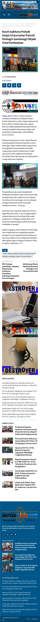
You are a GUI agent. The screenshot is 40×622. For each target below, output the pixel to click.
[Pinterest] (14, 85)
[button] (9, 14)
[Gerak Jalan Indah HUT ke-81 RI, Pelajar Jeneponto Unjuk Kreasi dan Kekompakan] (7, 473)
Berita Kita (11, 77)
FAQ (28, 619)
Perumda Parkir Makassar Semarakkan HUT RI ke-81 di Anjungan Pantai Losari (26, 441)
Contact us (34, 619)
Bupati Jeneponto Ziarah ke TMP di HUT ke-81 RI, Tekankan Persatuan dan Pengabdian (19, 599)
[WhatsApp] (19, 85)
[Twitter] (9, 85)
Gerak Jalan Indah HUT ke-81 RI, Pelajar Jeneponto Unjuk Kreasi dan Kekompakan (20, 605)
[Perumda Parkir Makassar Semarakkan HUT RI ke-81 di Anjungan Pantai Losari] (7, 440)
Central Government (13, 24)
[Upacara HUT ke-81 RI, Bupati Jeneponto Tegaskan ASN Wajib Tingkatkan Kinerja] (7, 450)
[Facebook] (4, 85)
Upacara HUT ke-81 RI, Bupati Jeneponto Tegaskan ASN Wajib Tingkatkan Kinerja (26, 568)
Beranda (4, 24)
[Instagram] (7, 534)
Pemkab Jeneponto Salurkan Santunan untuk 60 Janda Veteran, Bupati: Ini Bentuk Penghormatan (19, 385)
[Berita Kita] (3, 77)
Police (22, 24)
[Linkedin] (11, 534)
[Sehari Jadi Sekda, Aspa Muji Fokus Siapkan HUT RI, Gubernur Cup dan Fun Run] (7, 484)
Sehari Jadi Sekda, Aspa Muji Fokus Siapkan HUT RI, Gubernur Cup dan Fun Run (19, 611)
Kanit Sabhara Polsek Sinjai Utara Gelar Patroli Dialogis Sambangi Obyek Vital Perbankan (19, 254)
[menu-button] (4, 15)
